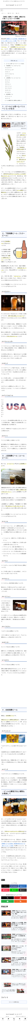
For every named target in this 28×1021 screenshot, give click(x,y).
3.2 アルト (7, 82)
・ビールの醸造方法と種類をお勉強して (13, 100)
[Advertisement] (14, 215)
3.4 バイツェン (8, 86)
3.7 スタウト (8, 92)
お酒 (3, 879)
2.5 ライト (7, 75)
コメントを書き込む (14, 1002)
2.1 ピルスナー (8, 67)
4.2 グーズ (7, 98)
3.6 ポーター (8, 90)
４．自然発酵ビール (8, 94)
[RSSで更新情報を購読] (20, 901)
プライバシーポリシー (21, 1016)
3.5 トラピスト (8, 88)
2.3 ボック (7, 71)
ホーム (7, 1016)
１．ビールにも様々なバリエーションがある (14, 63)
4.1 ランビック (8, 96)
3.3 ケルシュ (8, 84)
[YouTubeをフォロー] (20, 897)
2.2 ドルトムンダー (9, 69)
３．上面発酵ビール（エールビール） (12, 77)
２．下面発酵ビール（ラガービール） (12, 65)
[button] (22, 890)
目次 (12, 60)
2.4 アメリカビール (9, 73)
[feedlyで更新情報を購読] (7, 901)
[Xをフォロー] (7, 897)
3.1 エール (7, 80)
